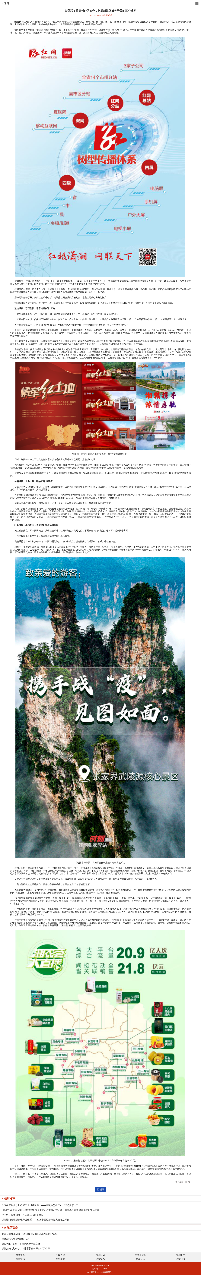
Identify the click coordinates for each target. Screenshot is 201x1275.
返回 (6, 3)
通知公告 (140, 1259)
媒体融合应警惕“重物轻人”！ (16, 1239)
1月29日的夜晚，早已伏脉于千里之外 (21, 1243)
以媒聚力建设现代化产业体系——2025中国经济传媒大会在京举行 (35, 1219)
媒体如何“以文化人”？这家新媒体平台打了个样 (26, 1248)
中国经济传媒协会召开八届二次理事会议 (22, 1215)
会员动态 (100, 1259)
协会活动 (100, 1255)
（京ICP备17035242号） (100, 1269)
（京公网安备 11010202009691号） (99, 1272)
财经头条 (20, 1255)
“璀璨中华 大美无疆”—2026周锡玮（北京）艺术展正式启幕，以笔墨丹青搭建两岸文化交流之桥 (51, 1210)
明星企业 (60, 1259)
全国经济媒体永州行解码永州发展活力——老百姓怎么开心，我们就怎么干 (40, 1205)
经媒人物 (60, 1255)
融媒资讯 (20, 1259)
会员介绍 (180, 1259)
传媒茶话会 (140, 1255)
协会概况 (180, 1255)
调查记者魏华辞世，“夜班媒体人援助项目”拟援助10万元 (30, 1234)
